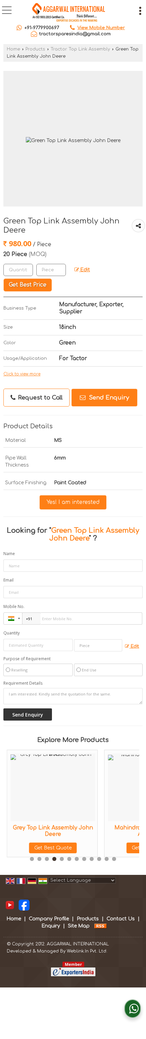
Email (8, 580)
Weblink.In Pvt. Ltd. (87, 951)
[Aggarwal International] (69, 13)
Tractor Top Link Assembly (80, 49)
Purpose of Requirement (27, 658)
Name (9, 553)
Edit (84, 269)
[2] (10, 904)
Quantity (11, 633)
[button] (101, 27)
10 (99, 859)
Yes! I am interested (73, 502)
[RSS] (100, 925)
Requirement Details (22, 683)
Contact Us (121, 918)
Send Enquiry (108, 397)
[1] (24, 904)
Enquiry (50, 925)
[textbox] (51, 270)
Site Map (79, 925)
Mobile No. (13, 606)
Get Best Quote (53, 847)
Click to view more (21, 374)
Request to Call (39, 397)
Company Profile (49, 918)
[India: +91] (12, 618)
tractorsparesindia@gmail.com (75, 34)
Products (35, 49)
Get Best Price (28, 285)
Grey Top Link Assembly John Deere (53, 831)
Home (13, 49)
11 (107, 859)
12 (114, 859)
